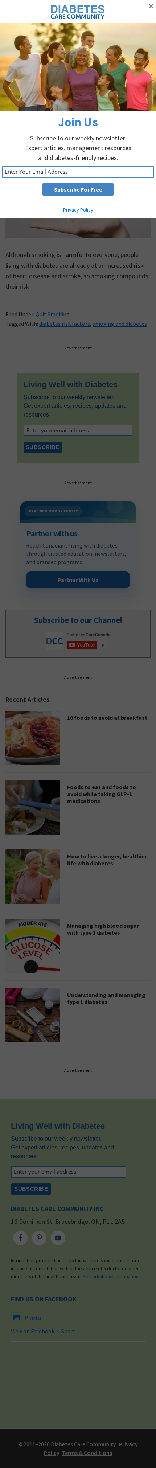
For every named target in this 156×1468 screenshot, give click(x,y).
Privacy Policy (78, 209)
